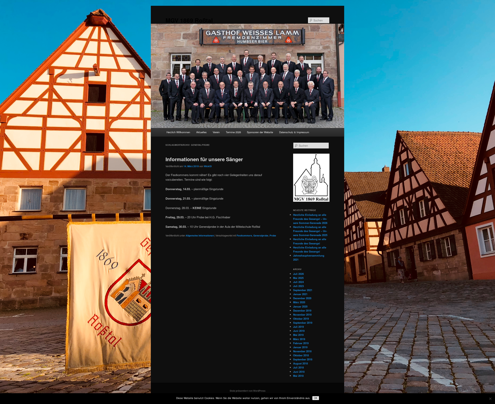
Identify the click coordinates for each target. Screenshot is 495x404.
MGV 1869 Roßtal (189, 20)
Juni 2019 (299, 331)
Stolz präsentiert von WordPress (247, 390)
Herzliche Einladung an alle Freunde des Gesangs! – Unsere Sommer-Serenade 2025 (310, 231)
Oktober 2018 (301, 355)
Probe (273, 235)
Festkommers (244, 235)
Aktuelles (201, 132)
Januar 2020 (300, 306)
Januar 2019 (300, 347)
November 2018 (302, 351)
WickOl (208, 166)
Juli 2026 (298, 274)
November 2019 (302, 314)
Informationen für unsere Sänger (204, 159)
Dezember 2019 (302, 310)
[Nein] (490, 399)
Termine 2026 (233, 132)
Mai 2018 (298, 376)
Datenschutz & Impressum (294, 132)
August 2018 (300, 363)
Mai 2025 (298, 278)
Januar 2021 (300, 294)
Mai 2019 (298, 335)
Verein (216, 132)
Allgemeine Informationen (200, 235)
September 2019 (302, 322)
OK (315, 398)
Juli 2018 (298, 367)
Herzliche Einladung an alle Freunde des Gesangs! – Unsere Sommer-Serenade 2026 (310, 219)
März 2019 (299, 339)
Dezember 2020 (302, 298)
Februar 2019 (301, 343)
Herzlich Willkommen (178, 132)
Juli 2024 (298, 282)
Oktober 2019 (301, 318)
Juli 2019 (298, 327)
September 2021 (302, 290)
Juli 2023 (298, 286)
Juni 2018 (299, 372)
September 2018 (302, 359)
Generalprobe (260, 235)
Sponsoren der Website (260, 132)
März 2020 (299, 302)
